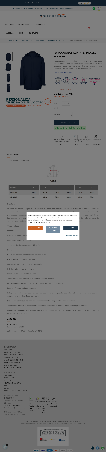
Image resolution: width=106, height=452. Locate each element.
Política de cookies (71, 235)
